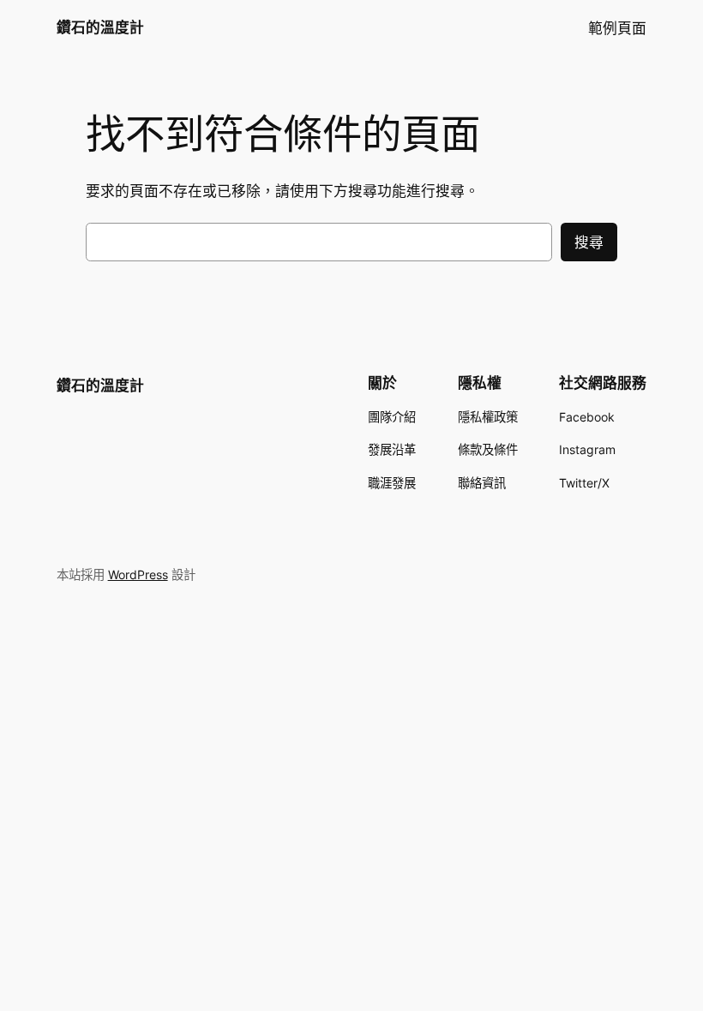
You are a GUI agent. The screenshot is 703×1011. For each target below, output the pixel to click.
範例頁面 (617, 28)
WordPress (138, 574)
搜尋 (589, 242)
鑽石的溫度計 (100, 27)
